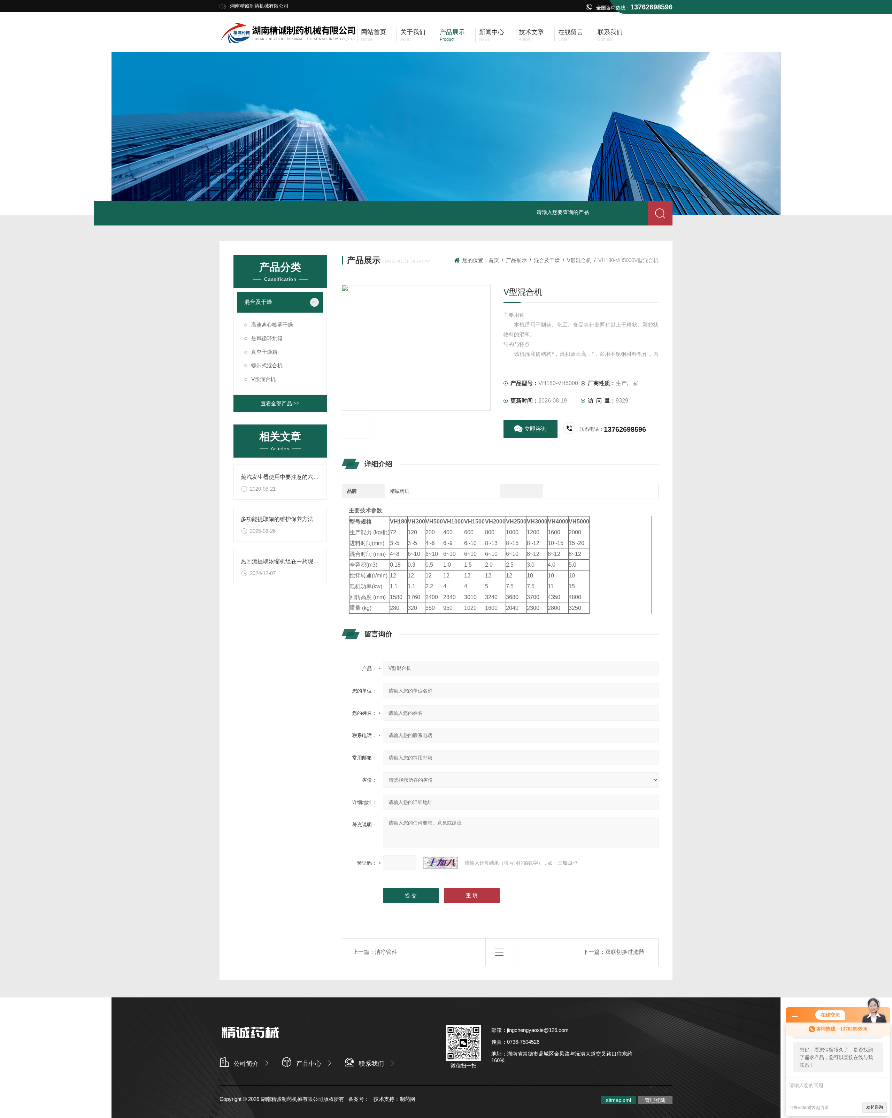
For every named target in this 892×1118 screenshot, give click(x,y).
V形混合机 (579, 260)
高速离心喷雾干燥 (272, 325)
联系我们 (371, 1063)
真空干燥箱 (264, 352)
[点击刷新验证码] (440, 863)
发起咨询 (874, 1107)
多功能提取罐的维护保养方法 (277, 519)
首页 (494, 260)
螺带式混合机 (267, 365)
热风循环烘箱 (267, 338)
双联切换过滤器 (624, 952)
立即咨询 (535, 429)
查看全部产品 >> (280, 403)
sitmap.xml (618, 1100)
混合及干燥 (547, 260)
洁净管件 (386, 952)
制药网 (407, 1099)
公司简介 (246, 1063)
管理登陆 (655, 1100)
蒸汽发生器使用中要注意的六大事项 (285, 477)
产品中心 (308, 1063)
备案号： (358, 1099)
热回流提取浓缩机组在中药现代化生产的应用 (296, 561)
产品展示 (516, 260)
